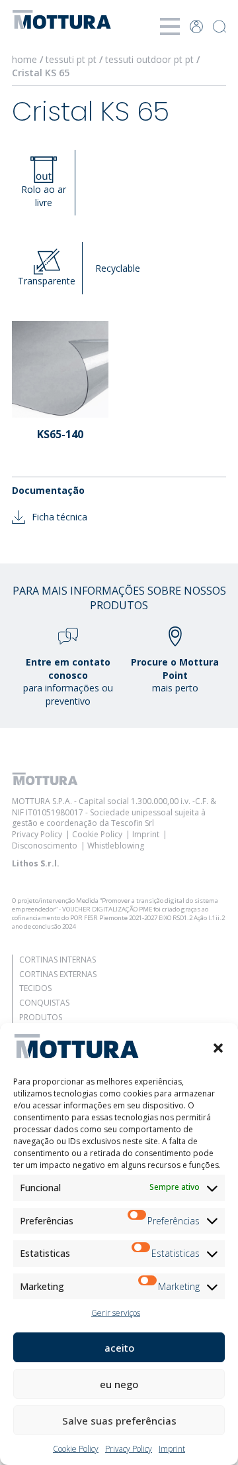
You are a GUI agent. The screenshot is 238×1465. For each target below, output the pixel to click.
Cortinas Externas (58, 974)
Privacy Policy (128, 1448)
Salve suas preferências (119, 1420)
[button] (218, 1048)
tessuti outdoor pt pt (149, 59)
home (24, 59)
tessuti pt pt (71, 59)
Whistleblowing (115, 845)
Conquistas (44, 1002)
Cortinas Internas (57, 959)
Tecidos (35, 988)
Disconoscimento (44, 845)
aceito (119, 1347)
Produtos (40, 1017)
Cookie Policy (76, 1448)
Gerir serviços (115, 1312)
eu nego (119, 1384)
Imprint (172, 1448)
